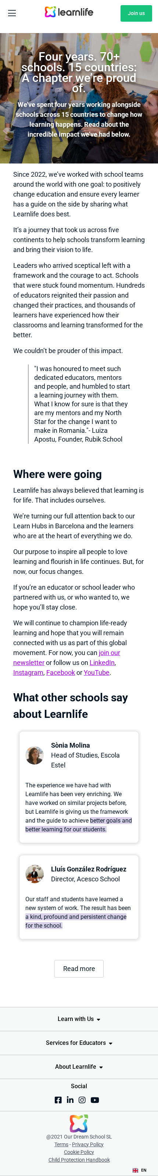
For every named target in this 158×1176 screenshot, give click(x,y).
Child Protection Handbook (79, 1160)
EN (144, 1170)
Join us (136, 13)
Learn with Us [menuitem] (76, 1018)
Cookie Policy (79, 1152)
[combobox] (140, 1170)
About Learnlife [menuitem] (75, 1066)
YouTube (96, 672)
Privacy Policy (88, 1144)
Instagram (28, 672)
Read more (79, 968)
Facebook (60, 672)
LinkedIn (102, 662)
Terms (61, 1144)
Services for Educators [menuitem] (76, 1042)
